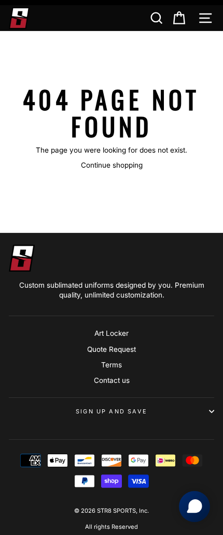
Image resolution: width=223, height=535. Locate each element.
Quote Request (111, 349)
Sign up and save (111, 411)
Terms (111, 365)
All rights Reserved (111, 526)
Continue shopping (112, 165)
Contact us (112, 380)
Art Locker (111, 333)
